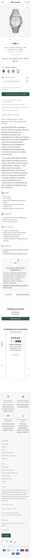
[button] (14, 383)
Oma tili (4, 447)
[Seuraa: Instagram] (7, 541)
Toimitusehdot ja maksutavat (10, 473)
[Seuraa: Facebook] (2, 541)
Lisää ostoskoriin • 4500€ (15, 94)
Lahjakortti (5, 458)
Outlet (3, 450)
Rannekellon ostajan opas (9, 455)
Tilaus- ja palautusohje (8, 470)
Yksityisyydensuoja (7, 479)
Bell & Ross (8, 294)
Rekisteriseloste (6, 476)
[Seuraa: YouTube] (11, 541)
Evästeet (4, 481)
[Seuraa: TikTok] (15, 541)
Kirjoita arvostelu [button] (15, 319)
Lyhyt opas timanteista (8, 453)
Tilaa (6, 535)
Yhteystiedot (5, 444)
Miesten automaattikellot (22, 294)
